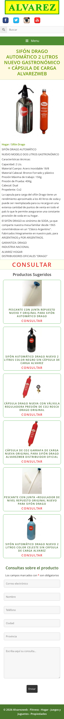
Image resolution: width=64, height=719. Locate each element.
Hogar (5, 144)
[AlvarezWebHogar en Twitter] (16, 20)
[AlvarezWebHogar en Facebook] (5, 20)
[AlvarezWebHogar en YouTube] (37, 20)
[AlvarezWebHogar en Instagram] (27, 20)
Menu (35, 41)
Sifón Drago (18, 144)
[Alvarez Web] (32, 7)
